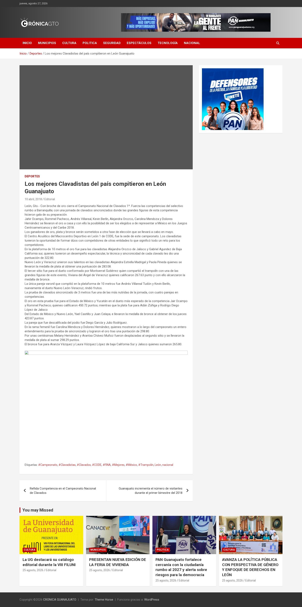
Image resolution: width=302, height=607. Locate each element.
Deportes (32, 176)
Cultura (69, 43)
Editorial (49, 199)
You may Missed (37, 510)
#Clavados (84, 464)
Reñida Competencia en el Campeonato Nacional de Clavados (63, 491)
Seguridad (112, 43)
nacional (167, 464)
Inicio (27, 43)
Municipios (47, 43)
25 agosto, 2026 (33, 570)
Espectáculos (139, 43)
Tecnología (168, 43)
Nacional (192, 43)
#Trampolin (145, 464)
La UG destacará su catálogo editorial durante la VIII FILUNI (49, 562)
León (158, 464)
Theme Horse (104, 599)
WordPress (151, 599)
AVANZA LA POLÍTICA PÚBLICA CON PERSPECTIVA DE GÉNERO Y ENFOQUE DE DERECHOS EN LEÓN (250, 567)
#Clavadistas (67, 464)
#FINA (107, 464)
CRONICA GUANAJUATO (59, 599)
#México (131, 464)
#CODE (96, 464)
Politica (90, 43)
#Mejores (118, 464)
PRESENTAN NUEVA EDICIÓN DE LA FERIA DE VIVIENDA (117, 562)
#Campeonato (47, 464)
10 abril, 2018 (33, 199)
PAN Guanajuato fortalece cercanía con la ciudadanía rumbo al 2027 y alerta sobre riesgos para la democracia (181, 567)
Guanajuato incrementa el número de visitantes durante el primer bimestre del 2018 (150, 491)
